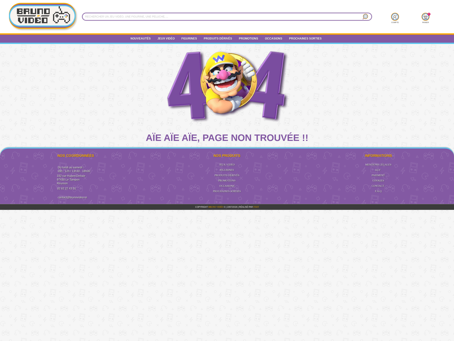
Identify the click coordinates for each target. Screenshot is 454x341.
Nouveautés (141, 38)
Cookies (378, 180)
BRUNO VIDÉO (216, 207)
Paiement (378, 175)
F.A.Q (378, 191)
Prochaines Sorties (305, 38)
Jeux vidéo (166, 38)
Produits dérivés (218, 38)
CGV (378, 170)
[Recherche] (364, 16)
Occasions (273, 38)
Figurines (189, 38)
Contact (378, 186)
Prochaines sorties (227, 191)
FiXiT (256, 207)
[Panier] (425, 16)
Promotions (248, 38)
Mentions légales (378, 164)
